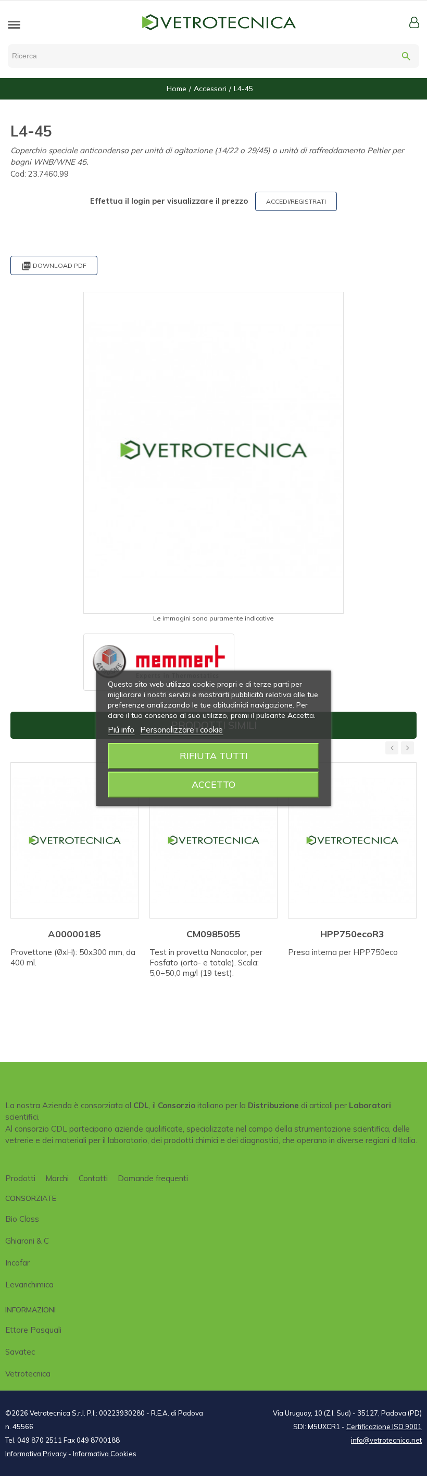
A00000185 (74, 934)
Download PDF (53, 266)
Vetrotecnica (28, 1374)
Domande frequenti (153, 1178)
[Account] (414, 22)
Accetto (213, 784)
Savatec (20, 1352)
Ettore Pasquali (33, 1330)
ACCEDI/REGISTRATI (296, 201)
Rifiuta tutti (214, 756)
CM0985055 (213, 934)
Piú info (121, 730)
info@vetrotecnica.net (386, 1440)
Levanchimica (29, 1284)
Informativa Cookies (104, 1453)
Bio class (22, 1219)
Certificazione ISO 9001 (384, 1426)
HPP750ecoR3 (352, 934)
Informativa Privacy (36, 1453)
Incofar (17, 1263)
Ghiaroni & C (27, 1241)
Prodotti (20, 1178)
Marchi (57, 1178)
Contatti (93, 1178)
